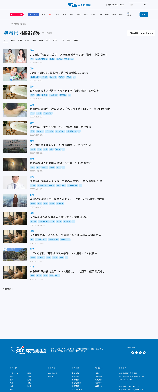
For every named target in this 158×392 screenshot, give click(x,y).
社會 (65, 14)
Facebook (132, 352)
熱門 (50, 14)
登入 (144, 14)
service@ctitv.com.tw (137, 390)
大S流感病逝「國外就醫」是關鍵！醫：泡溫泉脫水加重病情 (15, 236)
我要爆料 (99, 383)
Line (140, 352)
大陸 (100, 14)
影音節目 (51, 376)
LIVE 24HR (17, 14)
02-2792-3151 (134, 386)
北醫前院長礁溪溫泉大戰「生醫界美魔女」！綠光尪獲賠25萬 (15, 182)
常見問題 (99, 376)
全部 (6, 40)
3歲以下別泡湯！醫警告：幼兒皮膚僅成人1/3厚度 (15, 74)
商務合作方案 (77, 389)
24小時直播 (52, 373)
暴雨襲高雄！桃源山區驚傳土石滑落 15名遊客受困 (15, 164)
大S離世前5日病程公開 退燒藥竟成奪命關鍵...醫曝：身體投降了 (15, 56)
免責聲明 (75, 386)
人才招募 (75, 376)
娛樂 (72, 14)
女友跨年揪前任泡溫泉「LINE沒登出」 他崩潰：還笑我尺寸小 (15, 272)
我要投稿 (99, 386)
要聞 (58, 14)
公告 (97, 373)
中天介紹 (75, 373)
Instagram (136, 352)
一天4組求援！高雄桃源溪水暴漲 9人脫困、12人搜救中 (15, 254)
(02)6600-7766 (130, 380)
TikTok (144, 352)
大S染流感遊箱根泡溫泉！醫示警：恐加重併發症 (15, 218)
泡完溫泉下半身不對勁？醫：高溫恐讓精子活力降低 (15, 128)
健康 (114, 14)
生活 (86, 14)
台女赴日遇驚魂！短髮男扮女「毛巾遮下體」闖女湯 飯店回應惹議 (15, 110)
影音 (107, 14)
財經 (121, 14)
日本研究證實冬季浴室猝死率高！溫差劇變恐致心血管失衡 (15, 92)
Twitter (128, 352)
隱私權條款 (76, 383)
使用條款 (75, 380)
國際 (93, 14)
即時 (43, 14)
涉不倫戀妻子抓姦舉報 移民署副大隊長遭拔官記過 (15, 146)
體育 (79, 14)
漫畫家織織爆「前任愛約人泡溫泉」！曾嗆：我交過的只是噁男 (15, 200)
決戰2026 (34, 14)
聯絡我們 (99, 380)
